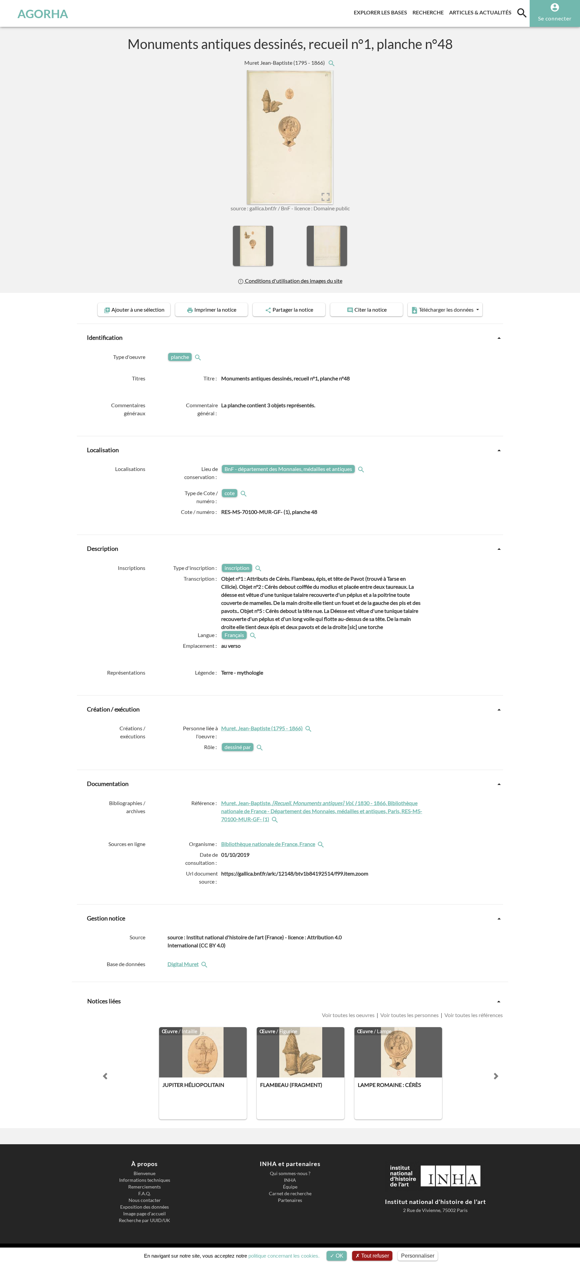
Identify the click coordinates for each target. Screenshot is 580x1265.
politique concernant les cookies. (284, 1256)
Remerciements (144, 1187)
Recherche (429, 12)
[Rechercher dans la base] (205, 964)
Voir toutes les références (473, 1015)
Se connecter (555, 18)
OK (338, 1256)
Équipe (290, 1187)
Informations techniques (144, 1180)
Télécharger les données (446, 309)
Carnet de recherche (290, 1193)
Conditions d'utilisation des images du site (293, 280)
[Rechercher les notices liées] (331, 62)
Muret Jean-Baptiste (285, 62)
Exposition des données (144, 1207)
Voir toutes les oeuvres (349, 1015)
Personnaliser (417, 1256)
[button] (105, 1076)
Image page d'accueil (144, 1213)
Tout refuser (374, 1256)
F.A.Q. (144, 1193)
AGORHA (42, 13)
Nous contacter (145, 1200)
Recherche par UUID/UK (144, 1220)
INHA (290, 1180)
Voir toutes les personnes (409, 1015)
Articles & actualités (481, 12)
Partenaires (290, 1200)
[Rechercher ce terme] (198, 357)
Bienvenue (144, 1173)
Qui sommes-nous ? (290, 1173)
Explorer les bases (382, 12)
